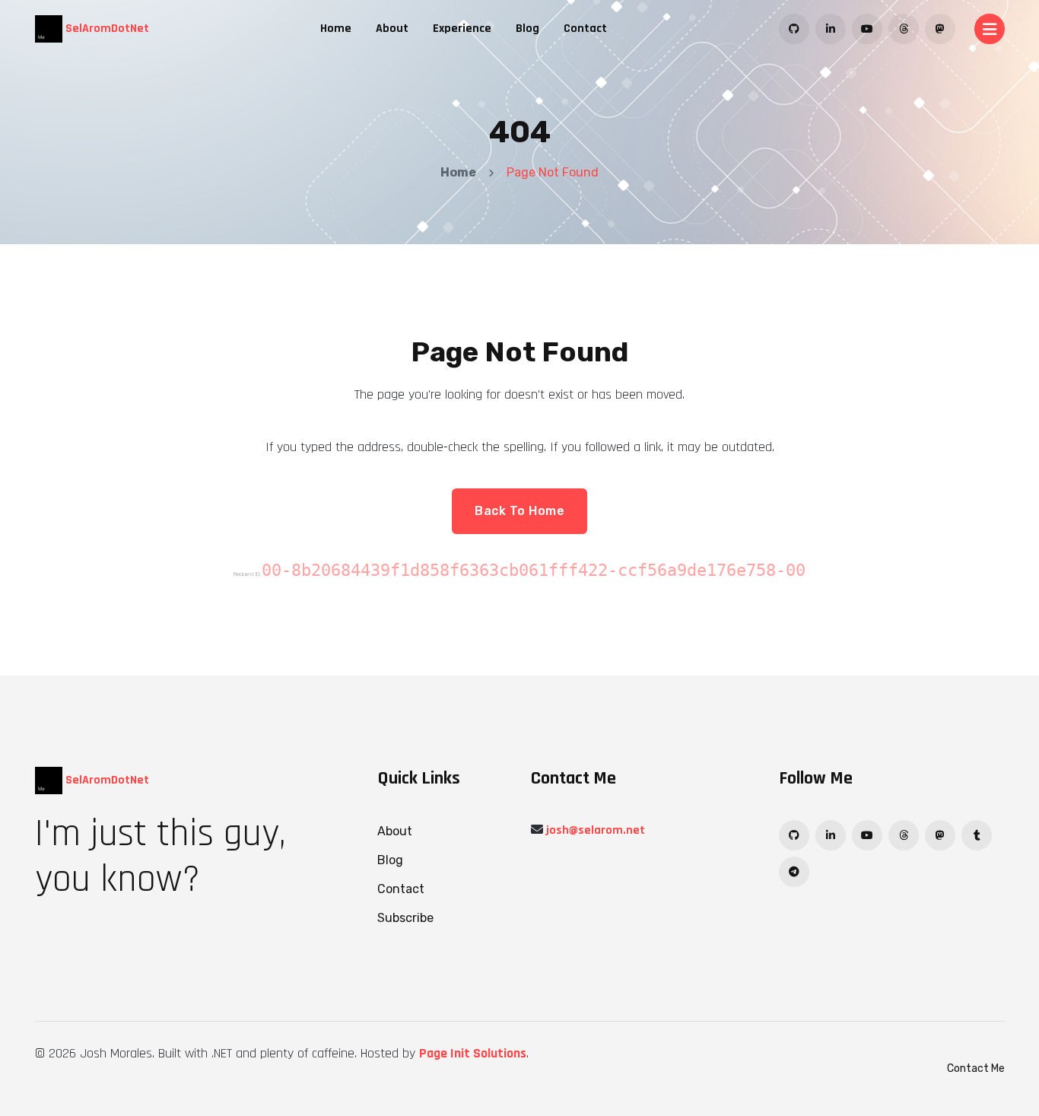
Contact (585, 29)
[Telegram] (794, 872)
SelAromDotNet (105, 29)
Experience (462, 29)
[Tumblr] (976, 835)
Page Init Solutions (472, 1053)
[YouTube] (867, 29)
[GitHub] (794, 29)
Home (335, 29)
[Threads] (903, 29)
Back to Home (519, 511)
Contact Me (976, 1068)
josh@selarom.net (595, 830)
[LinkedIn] (830, 29)
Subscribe (405, 918)
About (392, 29)
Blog (527, 29)
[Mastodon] (940, 29)
